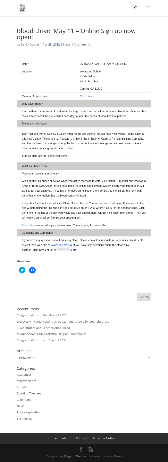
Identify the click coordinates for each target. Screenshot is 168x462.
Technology (24, 419)
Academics (24, 374)
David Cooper (30, 44)
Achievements (26, 381)
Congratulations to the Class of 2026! (42, 315)
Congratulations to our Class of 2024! (42, 340)
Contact (81, 438)
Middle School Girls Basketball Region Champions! (51, 334)
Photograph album (29, 412)
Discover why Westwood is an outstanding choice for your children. (63, 321)
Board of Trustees (29, 393)
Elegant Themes (75, 456)
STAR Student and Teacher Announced (43, 328)
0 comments (82, 44)
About (66, 438)
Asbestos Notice (103, 438)
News (67, 44)
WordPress (114, 456)
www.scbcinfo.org (61, 245)
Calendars (24, 400)
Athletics (23, 387)
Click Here (86, 96)
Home (52, 438)
